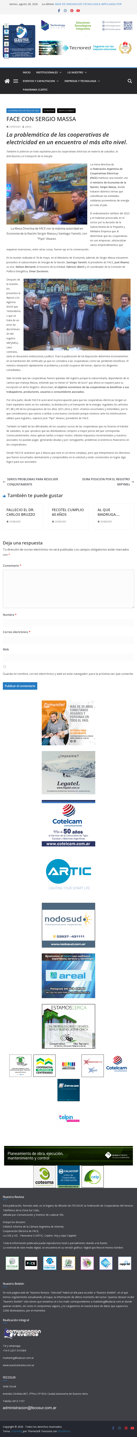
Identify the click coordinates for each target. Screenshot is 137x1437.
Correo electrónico (17, 632)
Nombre (10, 615)
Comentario (12, 566)
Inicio (27, 72)
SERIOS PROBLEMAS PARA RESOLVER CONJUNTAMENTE (32, 481)
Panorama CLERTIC (35, 89)
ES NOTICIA (49, 110)
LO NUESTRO (75, 72)
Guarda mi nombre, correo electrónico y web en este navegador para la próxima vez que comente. (68, 674)
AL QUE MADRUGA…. (109, 512)
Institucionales (47, 72)
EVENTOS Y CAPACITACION (39, 81)
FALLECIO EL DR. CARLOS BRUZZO (20, 512)
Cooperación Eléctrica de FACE (23, 110)
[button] (60, 72)
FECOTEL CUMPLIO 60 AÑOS (68, 512)
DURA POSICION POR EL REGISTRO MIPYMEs (106, 481)
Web (6, 649)
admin (28, 126)
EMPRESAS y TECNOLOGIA (80, 81)
